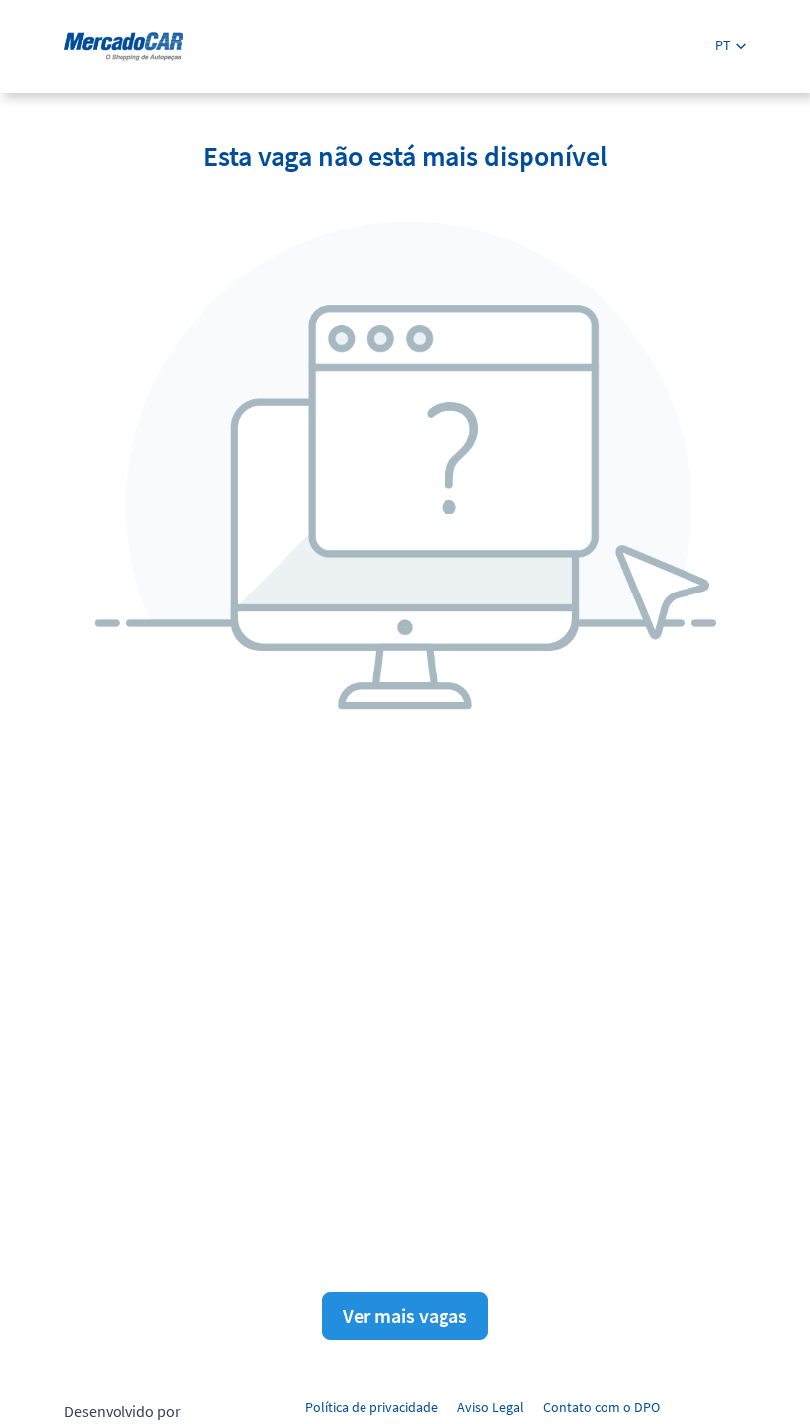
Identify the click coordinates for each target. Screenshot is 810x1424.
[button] (730, 46)
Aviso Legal (490, 1407)
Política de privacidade (371, 1407)
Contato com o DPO (601, 1407)
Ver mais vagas (405, 1316)
